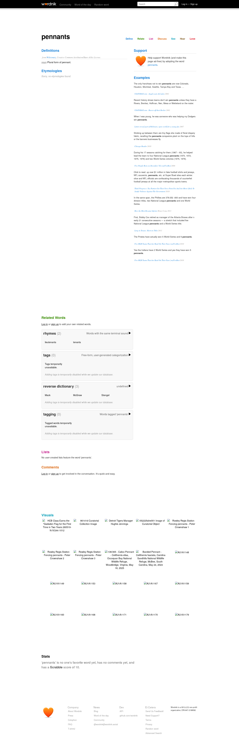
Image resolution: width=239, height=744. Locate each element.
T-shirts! (71, 728)
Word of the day (82, 4)
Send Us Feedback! (155, 711)
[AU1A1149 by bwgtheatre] (57, 583)
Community (65, 4)
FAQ (70, 724)
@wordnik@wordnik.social (106, 724)
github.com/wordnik (129, 715)
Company (73, 707)
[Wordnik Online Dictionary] (48, 3)
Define (129, 38)
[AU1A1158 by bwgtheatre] (119, 583)
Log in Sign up (190, 4)
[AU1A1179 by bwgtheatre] (182, 614)
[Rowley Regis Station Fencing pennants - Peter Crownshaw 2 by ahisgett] (57, 554)
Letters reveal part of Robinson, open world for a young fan (156, 126)
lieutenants (50, 342)
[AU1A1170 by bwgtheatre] (151, 614)
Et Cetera (150, 707)
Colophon (72, 719)
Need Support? (152, 715)
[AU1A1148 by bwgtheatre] (182, 552)
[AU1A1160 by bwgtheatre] (57, 614)
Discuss (162, 38)
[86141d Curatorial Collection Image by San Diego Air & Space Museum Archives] (88, 521)
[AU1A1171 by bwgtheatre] (119, 614)
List (151, 38)
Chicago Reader (140, 146)
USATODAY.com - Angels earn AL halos (149, 94)
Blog (96, 711)
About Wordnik (75, 711)
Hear (182, 38)
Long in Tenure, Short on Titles (146, 230)
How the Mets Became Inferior (145, 211)
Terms (148, 719)
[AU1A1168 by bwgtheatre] (88, 614)
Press (70, 715)
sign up (55, 324)
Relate (140, 38)
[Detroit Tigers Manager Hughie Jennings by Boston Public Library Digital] (119, 521)
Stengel (105, 395)
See (173, 38)
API (121, 711)
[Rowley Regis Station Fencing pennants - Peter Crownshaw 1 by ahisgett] (182, 523)
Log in (44, 324)
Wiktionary (51, 57)
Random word (101, 4)
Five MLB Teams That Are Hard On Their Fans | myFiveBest (156, 244)
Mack (47, 395)
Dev (121, 707)
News (96, 707)
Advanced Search (154, 733)
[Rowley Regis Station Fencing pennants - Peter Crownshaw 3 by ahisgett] (88, 554)
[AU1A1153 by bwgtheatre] (88, 583)
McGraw (77, 395)
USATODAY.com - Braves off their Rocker (150, 110)
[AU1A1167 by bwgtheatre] (151, 583)
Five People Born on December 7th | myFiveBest (152, 165)
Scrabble (56, 667)
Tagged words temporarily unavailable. (58, 424)
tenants (77, 342)
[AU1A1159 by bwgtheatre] (182, 583)
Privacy (149, 724)
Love (192, 38)
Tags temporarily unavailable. (53, 365)
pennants (152, 64)
